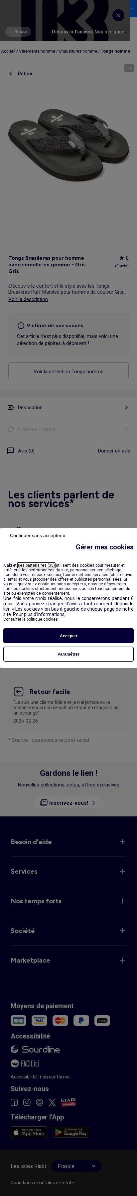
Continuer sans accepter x (37, 535)
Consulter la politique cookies (30, 619)
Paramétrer (68, 654)
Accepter (68, 636)
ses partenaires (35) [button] (36, 565)
